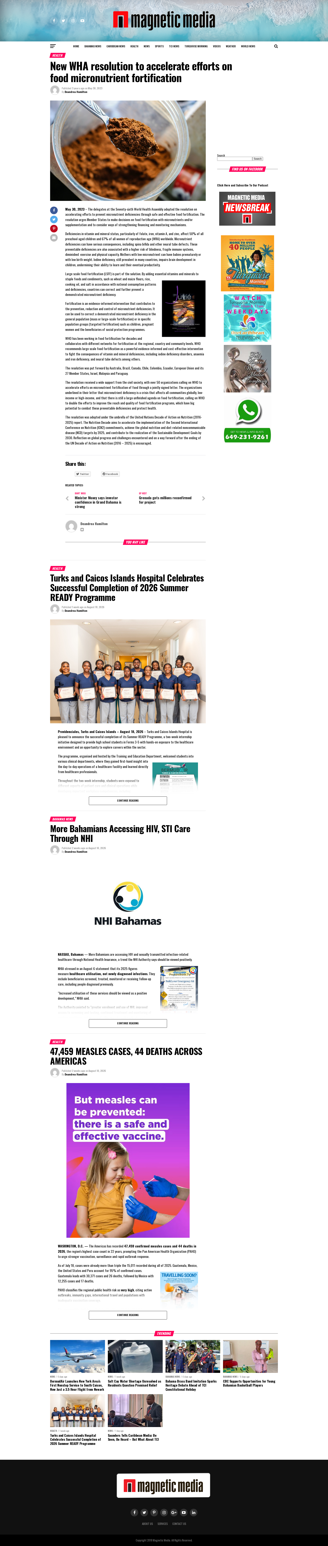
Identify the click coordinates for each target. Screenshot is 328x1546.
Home (76, 46)
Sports (159, 46)
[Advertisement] (241, 124)
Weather (231, 46)
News (147, 46)
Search (221, 155)
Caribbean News (115, 46)
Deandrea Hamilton (76, 92)
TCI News (174, 46)
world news (248, 46)
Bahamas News (92, 46)
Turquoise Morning (196, 46)
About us (147, 1524)
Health (134, 46)
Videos (217, 46)
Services (163, 1524)
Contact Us (179, 1524)
